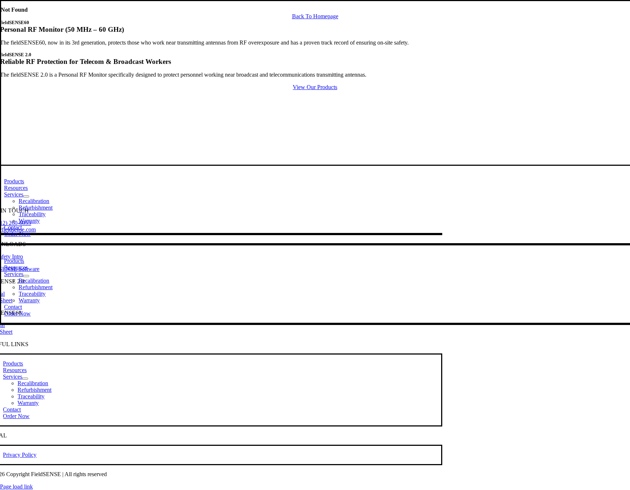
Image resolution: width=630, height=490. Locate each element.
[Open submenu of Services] (26, 196)
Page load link (16, 486)
